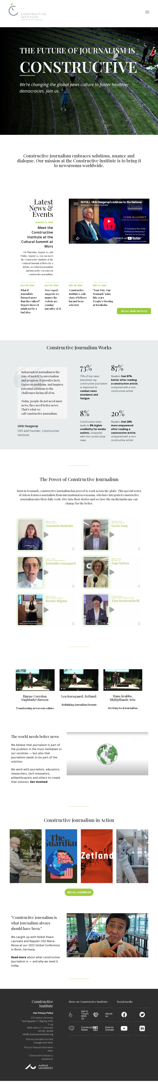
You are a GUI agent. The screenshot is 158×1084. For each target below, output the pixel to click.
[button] (149, 12)
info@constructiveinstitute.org (38, 1034)
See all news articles (134, 311)
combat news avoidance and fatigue (89, 394)
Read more (19, 957)
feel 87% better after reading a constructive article (124, 380)
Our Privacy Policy (43, 1012)
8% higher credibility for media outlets (93, 429)
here (50, 1042)
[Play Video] (46, 535)
